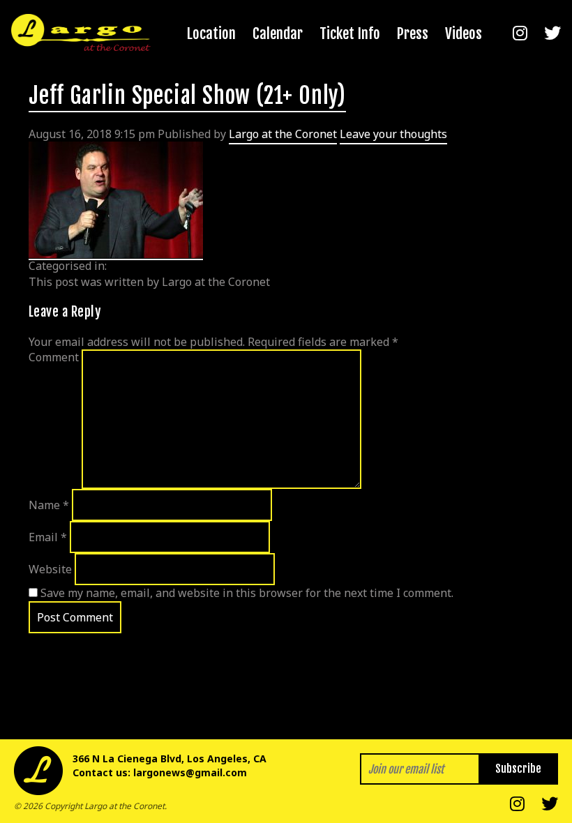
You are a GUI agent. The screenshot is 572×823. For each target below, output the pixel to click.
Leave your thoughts (393, 134)
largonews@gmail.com (190, 772)
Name (49, 505)
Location (211, 33)
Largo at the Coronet (283, 134)
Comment (54, 357)
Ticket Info (349, 33)
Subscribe (518, 769)
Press (412, 33)
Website (50, 569)
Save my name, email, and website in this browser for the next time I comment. (246, 593)
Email (48, 537)
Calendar (278, 33)
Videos (463, 33)
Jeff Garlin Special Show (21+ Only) (187, 96)
